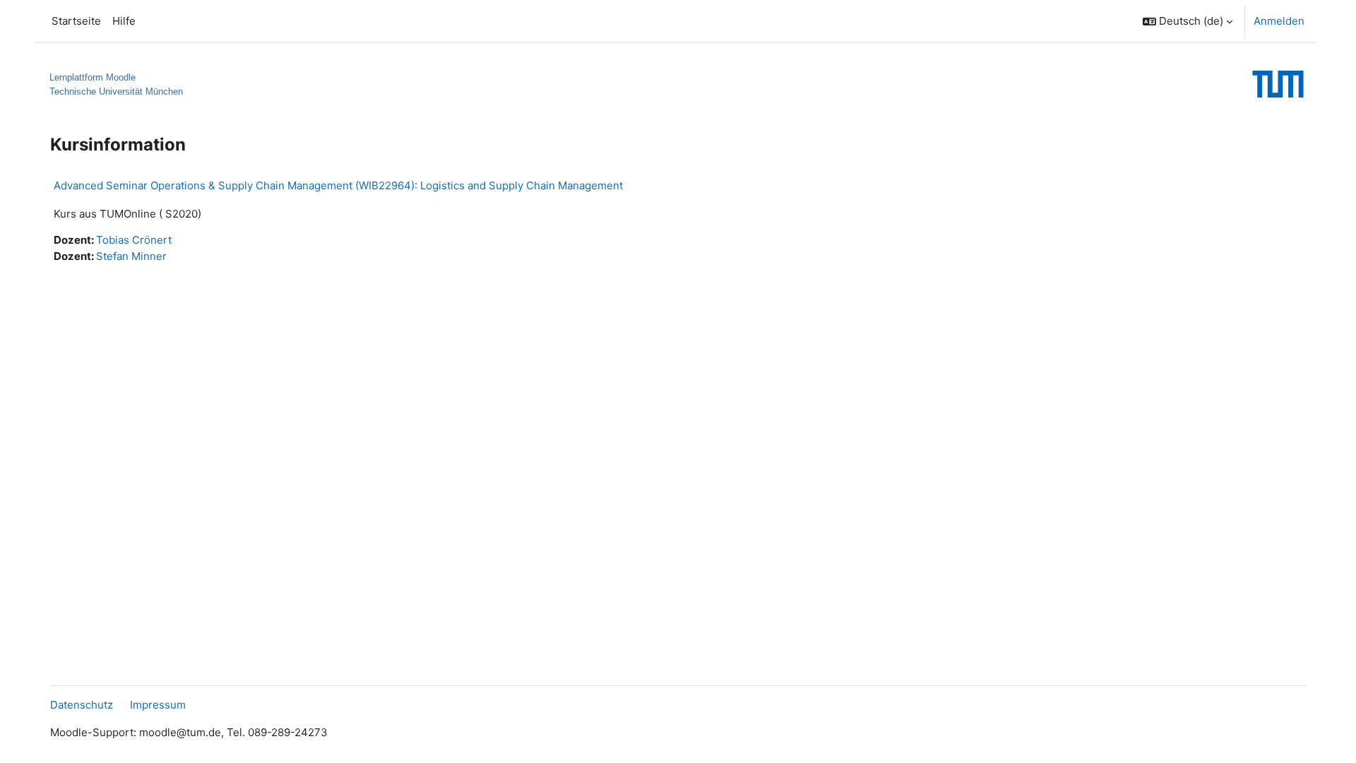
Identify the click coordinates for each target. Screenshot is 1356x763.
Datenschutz (81, 704)
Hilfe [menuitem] (124, 21)
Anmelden (1279, 21)
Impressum (158, 704)
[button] (1188, 21)
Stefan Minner (131, 256)
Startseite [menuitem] (76, 21)
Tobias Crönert (134, 240)
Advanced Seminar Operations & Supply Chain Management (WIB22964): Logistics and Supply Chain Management (338, 185)
